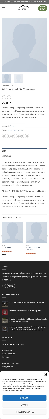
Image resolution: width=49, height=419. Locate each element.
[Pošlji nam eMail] (13, 286)
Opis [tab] (4, 151)
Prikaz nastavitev (24, 412)
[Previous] (6, 45)
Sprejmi (24, 398)
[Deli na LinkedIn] (27, 136)
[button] (45, 374)
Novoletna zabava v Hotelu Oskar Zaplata (27, 302)
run (14, 130)
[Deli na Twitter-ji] (13, 136)
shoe (18, 130)
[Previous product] (9, 97)
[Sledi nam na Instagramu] (9, 286)
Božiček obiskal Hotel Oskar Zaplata (25, 310)
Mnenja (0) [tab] (6, 156)
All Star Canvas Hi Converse (33, 248)
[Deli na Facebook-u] (9, 136)
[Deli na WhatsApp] (4, 136)
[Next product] (4, 97)
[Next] (43, 45)
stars (22, 130)
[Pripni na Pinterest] (22, 136)
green (10, 130)
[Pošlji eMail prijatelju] (18, 136)
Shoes (14, 85)
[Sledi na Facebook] (4, 286)
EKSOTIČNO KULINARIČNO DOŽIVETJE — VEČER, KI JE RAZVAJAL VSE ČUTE (27, 328)
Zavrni (24, 405)
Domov (5, 85)
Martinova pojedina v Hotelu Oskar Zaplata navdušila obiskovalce (28, 320)
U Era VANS (6, 248)
